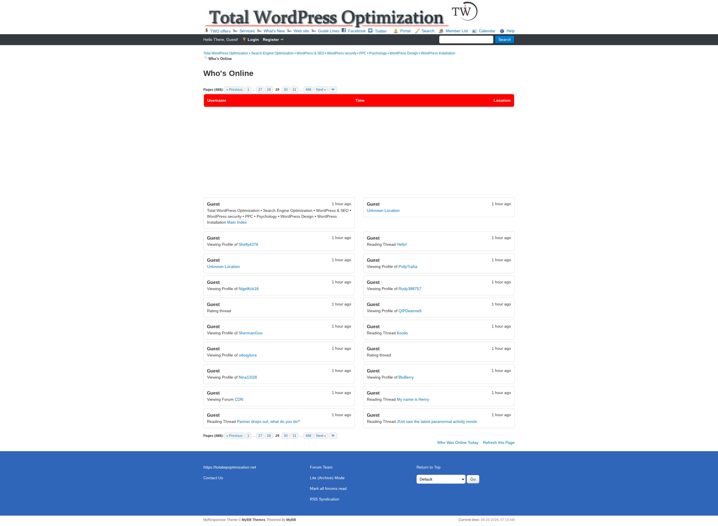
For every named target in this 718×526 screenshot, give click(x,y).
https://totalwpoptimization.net (229, 467)
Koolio (402, 333)
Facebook (357, 31)
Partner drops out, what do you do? (268, 421)
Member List (457, 31)
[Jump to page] (333, 90)
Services (247, 31)
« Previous (234, 90)
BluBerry (406, 377)
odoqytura (248, 355)
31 (294, 90)
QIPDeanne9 (410, 311)
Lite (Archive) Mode (327, 478)
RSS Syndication (324, 499)
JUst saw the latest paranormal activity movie (437, 421)
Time (360, 100)
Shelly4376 (248, 244)
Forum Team (321, 467)
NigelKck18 (249, 288)
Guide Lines (328, 31)
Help (511, 31)
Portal (405, 31)
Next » (321, 90)
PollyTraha (408, 266)
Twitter (381, 31)
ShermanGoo (251, 333)
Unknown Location (383, 210)
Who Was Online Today (457, 442)
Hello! (402, 244)
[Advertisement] (359, 155)
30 (286, 90)
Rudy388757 (410, 288)
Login (253, 39)
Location (502, 100)
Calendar (487, 31)
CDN (239, 399)
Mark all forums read (328, 488)
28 (269, 90)
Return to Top (428, 467)
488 (308, 90)
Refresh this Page (499, 442)
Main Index (237, 222)
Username (216, 100)
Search (428, 31)
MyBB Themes (253, 520)
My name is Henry (413, 399)
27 (260, 90)
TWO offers (220, 31)
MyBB (291, 520)
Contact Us (213, 478)
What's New (274, 31)
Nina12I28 (248, 377)
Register (271, 39)
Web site (301, 31)
